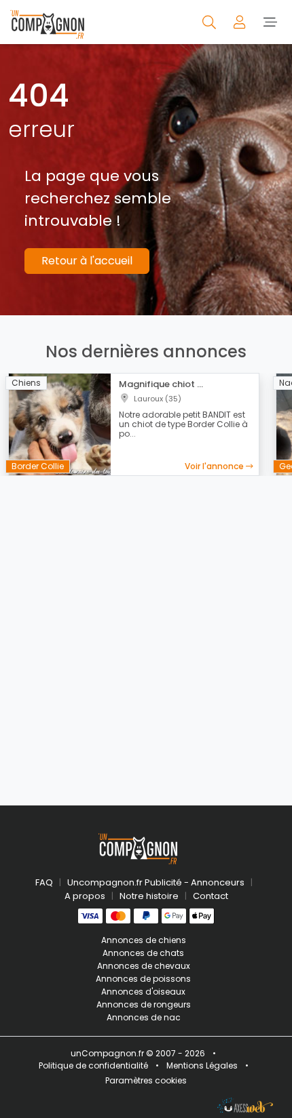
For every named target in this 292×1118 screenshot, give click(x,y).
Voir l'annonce (215, 466)
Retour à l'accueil (86, 260)
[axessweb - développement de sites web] (245, 1105)
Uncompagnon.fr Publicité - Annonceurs (155, 882)
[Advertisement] (146, 632)
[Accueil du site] (47, 22)
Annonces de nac (144, 1017)
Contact (210, 896)
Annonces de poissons (143, 979)
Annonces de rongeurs (143, 1004)
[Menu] (270, 21)
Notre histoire (149, 896)
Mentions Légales (202, 1065)
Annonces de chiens (143, 940)
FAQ (44, 882)
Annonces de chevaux (143, 966)
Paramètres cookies (146, 1080)
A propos (85, 896)
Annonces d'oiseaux (143, 991)
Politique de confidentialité (93, 1065)
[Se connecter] (240, 21)
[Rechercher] (210, 21)
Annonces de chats (143, 953)
